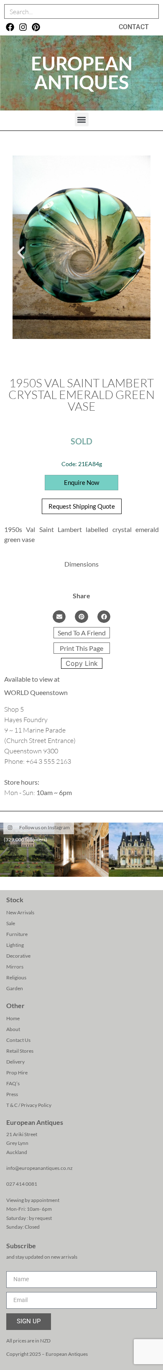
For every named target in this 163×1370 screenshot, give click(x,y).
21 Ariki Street (21, 1134)
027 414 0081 (21, 1184)
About (13, 1029)
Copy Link (82, 663)
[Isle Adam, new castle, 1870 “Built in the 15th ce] (136, 850)
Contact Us (18, 1040)
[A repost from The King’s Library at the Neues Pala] (81, 850)
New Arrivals (20, 912)
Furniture (17, 934)
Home (13, 1018)
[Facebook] (10, 27)
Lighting (15, 945)
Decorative (18, 956)
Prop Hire (17, 1072)
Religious (16, 977)
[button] (82, 119)
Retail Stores (19, 1051)
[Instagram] (23, 27)
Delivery (15, 1062)
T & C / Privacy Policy (28, 1105)
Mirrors (14, 967)
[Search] (151, 11)
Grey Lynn (17, 1143)
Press (12, 1094)
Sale (10, 923)
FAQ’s (13, 1083)
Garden (14, 988)
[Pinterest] (36, 27)
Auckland (16, 1152)
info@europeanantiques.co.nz (39, 1168)
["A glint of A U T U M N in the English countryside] (27, 850)
